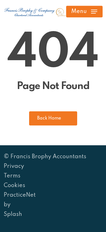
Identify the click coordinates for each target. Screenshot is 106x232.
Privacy (14, 166)
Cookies (14, 185)
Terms (12, 176)
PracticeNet (20, 195)
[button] (84, 11)
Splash (13, 214)
